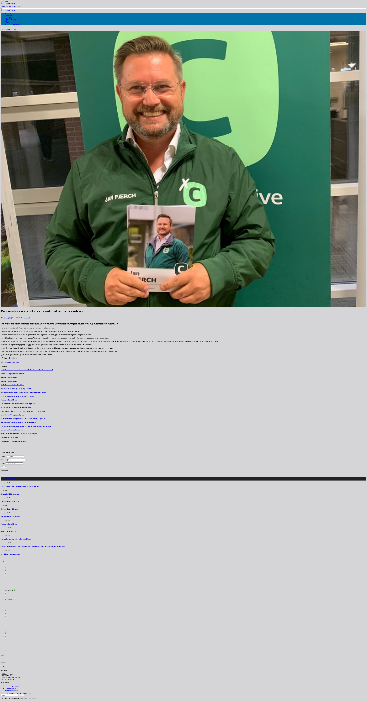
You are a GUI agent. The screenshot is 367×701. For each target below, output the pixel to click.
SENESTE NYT (10, 478)
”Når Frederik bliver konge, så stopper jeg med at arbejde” (20, 486)
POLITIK (27, 318)
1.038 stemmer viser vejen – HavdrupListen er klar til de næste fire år (23, 411)
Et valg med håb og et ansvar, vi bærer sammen (16, 407)
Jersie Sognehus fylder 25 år (10, 501)
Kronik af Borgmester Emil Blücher (12, 374)
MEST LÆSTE (9, 479)
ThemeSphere (27, 693)
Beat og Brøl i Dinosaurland (10, 494)
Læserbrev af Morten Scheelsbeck (12, 430)
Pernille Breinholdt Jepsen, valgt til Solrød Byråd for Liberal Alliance (23, 392)
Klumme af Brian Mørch (9, 377)
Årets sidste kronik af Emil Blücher (12, 385)
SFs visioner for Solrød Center (10, 554)
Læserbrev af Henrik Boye (9, 437)
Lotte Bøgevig (7, 318)
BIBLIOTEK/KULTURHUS (13, 19)
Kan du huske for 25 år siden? (10, 516)
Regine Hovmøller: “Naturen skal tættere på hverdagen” (19, 433)
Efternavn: (4, 460)
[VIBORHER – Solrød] (8, 10)
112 (6, 21)
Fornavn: (3, 456)
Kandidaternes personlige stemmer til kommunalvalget (18, 422)
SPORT (7, 23)
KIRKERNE (8, 17)
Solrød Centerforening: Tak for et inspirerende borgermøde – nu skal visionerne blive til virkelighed (33, 546)
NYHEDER (8, 14)
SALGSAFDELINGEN (12, 686)
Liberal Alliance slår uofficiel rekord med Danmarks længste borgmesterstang (26, 426)
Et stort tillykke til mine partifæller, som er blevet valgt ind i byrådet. (23, 418)
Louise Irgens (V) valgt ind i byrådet (12, 415)
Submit (22, 695)
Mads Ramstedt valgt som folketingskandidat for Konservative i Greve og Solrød (27, 370)
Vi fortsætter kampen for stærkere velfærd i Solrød (17, 396)
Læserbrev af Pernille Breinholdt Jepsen (14, 441)
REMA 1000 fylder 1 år (8, 531)
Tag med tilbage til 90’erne (9, 509)
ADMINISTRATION (11, 690)
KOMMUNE (8, 15)
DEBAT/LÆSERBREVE (12, 24)
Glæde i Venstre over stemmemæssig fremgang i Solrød (18, 404)
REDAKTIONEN (10, 688)
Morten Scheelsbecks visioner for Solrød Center (16, 539)
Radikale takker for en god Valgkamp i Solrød (16, 389)
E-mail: (3, 463)
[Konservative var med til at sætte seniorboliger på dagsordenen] (183, 306)
